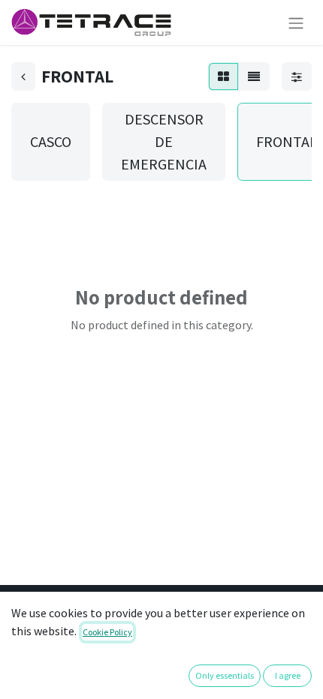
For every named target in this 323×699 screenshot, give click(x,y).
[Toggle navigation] (296, 22)
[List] (254, 76)
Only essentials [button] (224, 675)
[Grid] (223, 76)
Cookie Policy (107, 632)
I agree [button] (287, 675)
